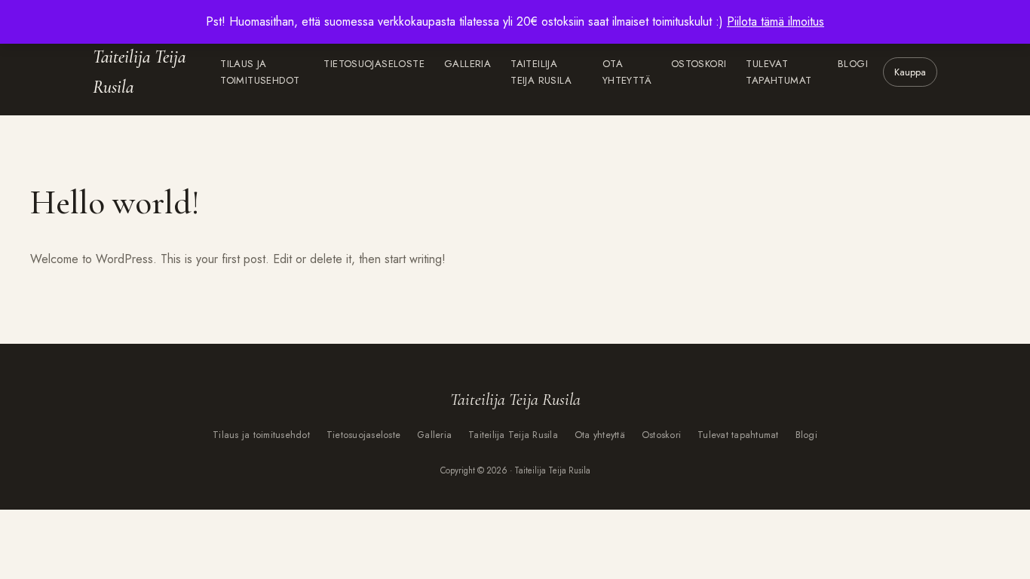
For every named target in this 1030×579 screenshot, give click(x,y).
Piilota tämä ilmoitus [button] (775, 21)
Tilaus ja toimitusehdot (259, 72)
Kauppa (910, 72)
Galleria (467, 64)
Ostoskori (699, 64)
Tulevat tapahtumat (778, 72)
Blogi (853, 64)
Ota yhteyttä (626, 72)
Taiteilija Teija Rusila (139, 72)
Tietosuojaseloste (374, 64)
